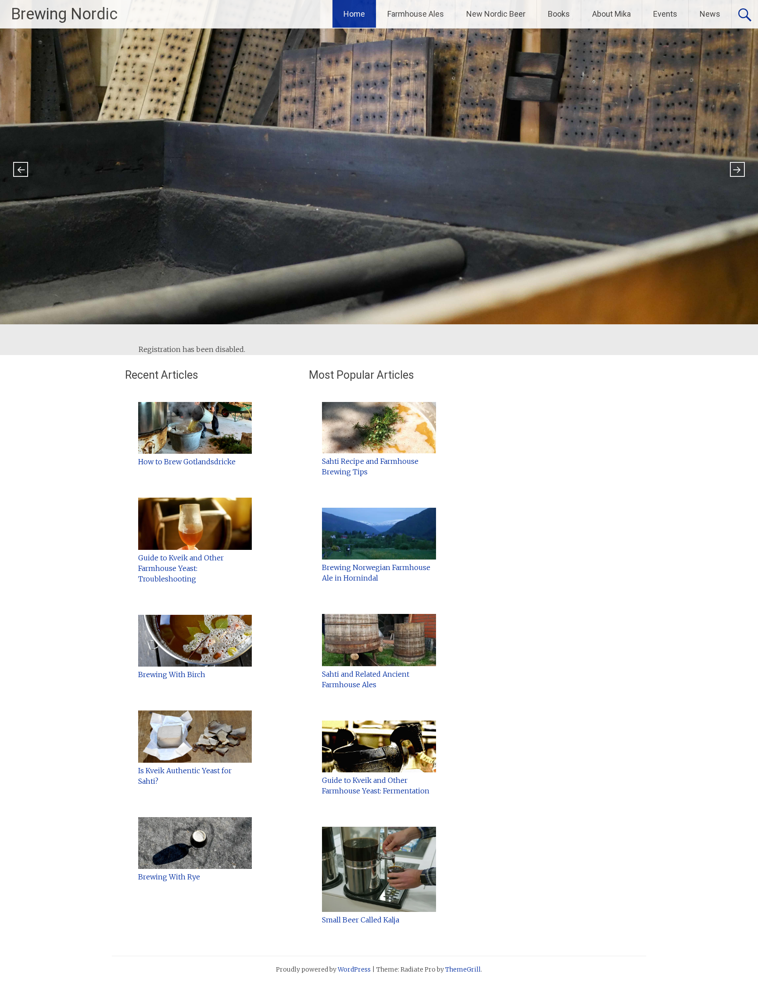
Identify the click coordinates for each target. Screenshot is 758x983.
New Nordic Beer (496, 13)
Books (559, 13)
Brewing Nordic (64, 14)
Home (354, 13)
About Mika (611, 13)
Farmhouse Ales (415, 13)
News (710, 13)
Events (665, 13)
